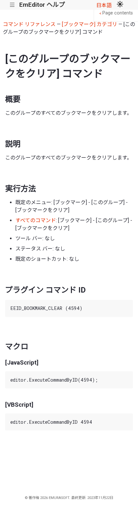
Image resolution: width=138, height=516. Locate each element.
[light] (120, 5)
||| (12, 5)
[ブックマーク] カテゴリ (89, 24)
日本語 (104, 5)
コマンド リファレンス (29, 24)
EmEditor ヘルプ (42, 4)
